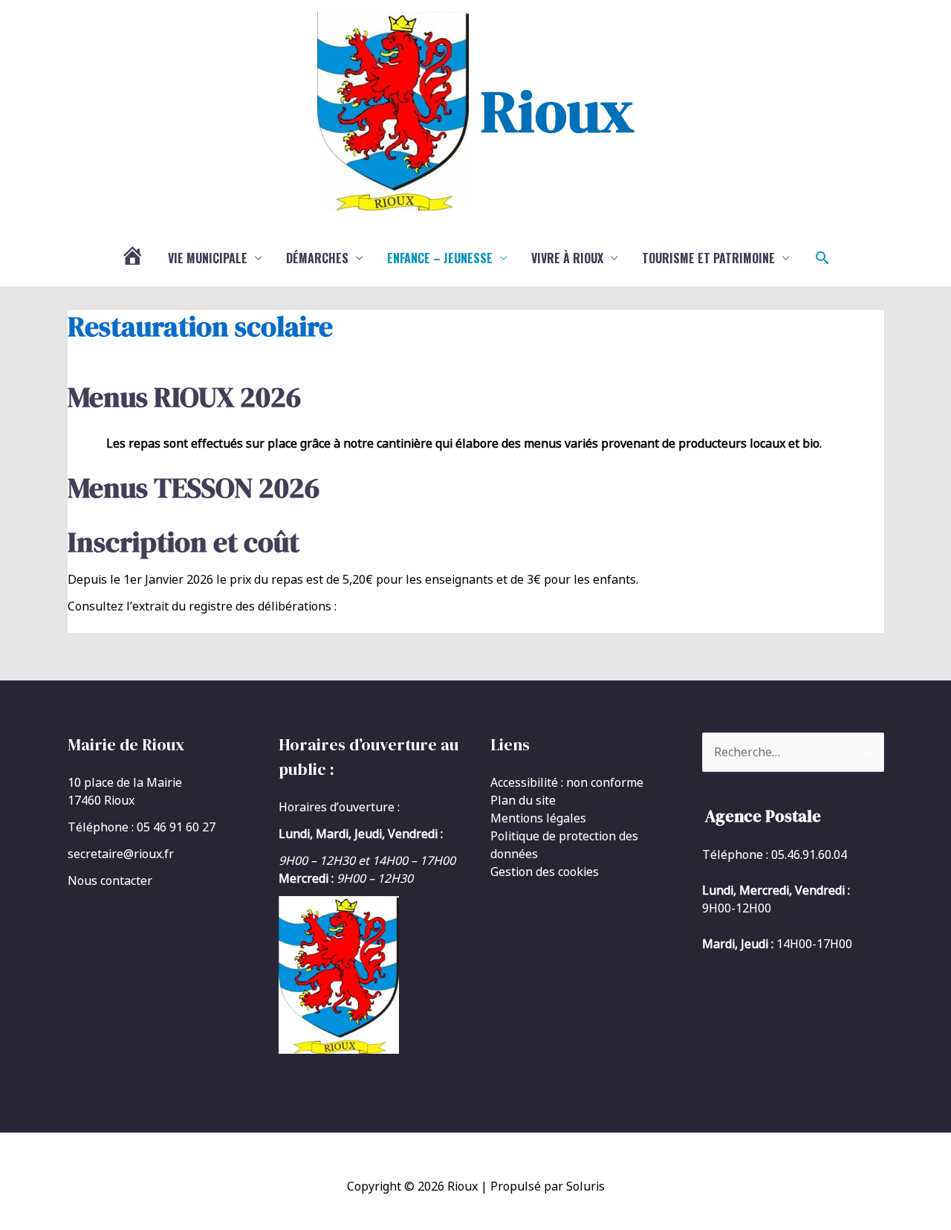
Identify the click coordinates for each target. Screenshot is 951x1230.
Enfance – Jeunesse (440, 258)
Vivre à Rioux (567, 258)
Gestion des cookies (544, 871)
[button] (822, 258)
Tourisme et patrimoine (708, 258)
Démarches (317, 258)
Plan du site (523, 800)
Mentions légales (538, 818)
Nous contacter (110, 880)
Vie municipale (207, 258)
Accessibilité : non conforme (566, 782)
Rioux (557, 111)
